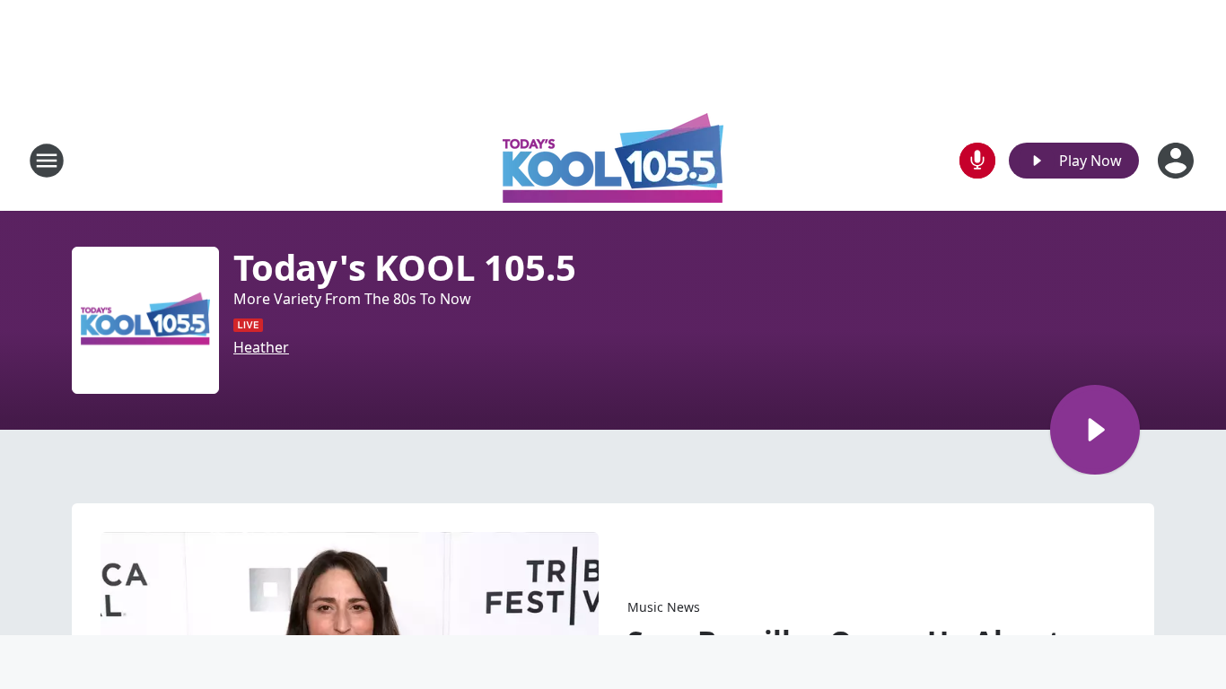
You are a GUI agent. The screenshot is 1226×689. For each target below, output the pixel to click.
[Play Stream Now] (1095, 430)
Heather (261, 347)
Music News (663, 606)
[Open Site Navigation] (47, 161)
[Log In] (1177, 161)
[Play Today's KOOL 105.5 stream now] (145, 320)
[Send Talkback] (977, 161)
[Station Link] (613, 160)
